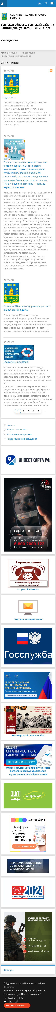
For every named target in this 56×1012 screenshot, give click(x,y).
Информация (28, 52)
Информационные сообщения (16, 56)
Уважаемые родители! (16, 362)
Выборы (8, 970)
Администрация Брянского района (28, 16)
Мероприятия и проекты (19, 434)
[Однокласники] (17, 1001)
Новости (11, 425)
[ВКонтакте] (6, 1001)
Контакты (9, 987)
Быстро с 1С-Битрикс (15, 1005)
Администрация (9, 52)
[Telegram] (11, 1001)
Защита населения (16, 429)
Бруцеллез (9, 97)
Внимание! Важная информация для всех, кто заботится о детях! (27, 308)
